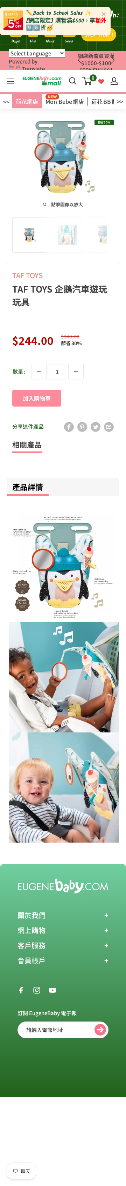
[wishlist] (101, 81)
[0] (87, 81)
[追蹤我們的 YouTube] (52, 989)
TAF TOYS (27, 275)
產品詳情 (27, 486)
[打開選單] (10, 81)
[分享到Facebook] (69, 426)
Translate (33, 68)
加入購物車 (37, 398)
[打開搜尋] (73, 81)
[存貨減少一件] (38, 371)
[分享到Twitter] (95, 426)
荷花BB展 (104, 101)
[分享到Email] (109, 426)
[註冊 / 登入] (114, 81)
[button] (112, 60)
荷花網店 (27, 101)
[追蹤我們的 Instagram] (36, 989)
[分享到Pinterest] (82, 426)
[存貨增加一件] (76, 371)
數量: (19, 371)
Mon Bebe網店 (65, 101)
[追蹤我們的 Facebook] (21, 989)
